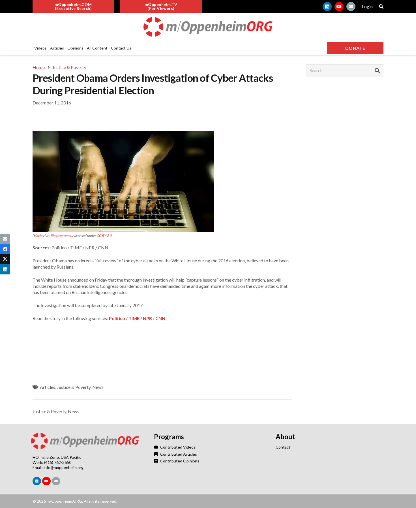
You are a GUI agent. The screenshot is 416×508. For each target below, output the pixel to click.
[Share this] (5, 249)
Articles (47, 387)
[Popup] (381, 6)
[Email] (350, 6)
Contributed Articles (178, 454)
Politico (117, 318)
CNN (160, 318)
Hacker (39, 235)
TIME (134, 318)
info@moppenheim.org (63, 467)
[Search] (377, 70)
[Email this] (5, 238)
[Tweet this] (5, 259)
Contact (283, 447)
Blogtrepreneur (62, 235)
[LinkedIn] (327, 6)
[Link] (208, 27)
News (98, 387)
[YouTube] (339, 6)
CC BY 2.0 (104, 235)
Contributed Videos (177, 447)
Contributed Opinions (179, 460)
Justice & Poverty (74, 387)
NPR (147, 318)
